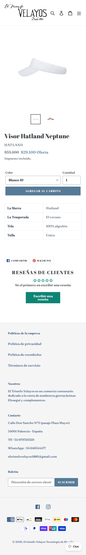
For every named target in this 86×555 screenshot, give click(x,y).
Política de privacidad (24, 344)
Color (9, 172)
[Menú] (79, 12)
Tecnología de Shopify (60, 541)
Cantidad (69, 172)
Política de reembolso (25, 355)
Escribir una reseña (43, 297)
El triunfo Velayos (34, 541)
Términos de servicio (24, 365)
